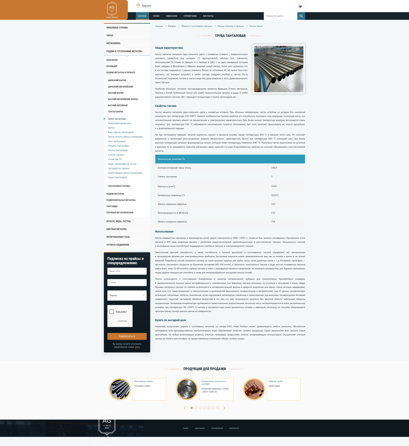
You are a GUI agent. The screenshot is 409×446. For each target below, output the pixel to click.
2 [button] (196, 408)
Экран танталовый (117, 177)
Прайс (156, 16)
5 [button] (209, 408)
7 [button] (217, 408)
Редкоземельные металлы (120, 200)
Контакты (208, 16)
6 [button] (213, 408)
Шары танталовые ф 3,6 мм (122, 163)
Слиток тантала (116, 154)
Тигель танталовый (117, 150)
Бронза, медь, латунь (118, 221)
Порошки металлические (120, 212)
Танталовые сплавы (119, 186)
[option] (137, 389)
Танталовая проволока (119, 123)
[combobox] (146, 6)
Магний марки (115, 93)
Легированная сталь (118, 237)
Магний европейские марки (123, 99)
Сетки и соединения (117, 244)
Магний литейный (117, 105)
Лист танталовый (116, 141)
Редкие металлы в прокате (120, 72)
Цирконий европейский (120, 86)
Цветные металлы (116, 229)
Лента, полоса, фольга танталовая (125, 136)
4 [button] (204, 408)
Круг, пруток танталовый (120, 132)
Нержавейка (113, 43)
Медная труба (276, 381)
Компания (171, 16)
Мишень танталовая (118, 145)
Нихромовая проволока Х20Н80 (213, 383)
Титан (109, 35)
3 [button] (200, 408)
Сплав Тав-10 (114, 159)
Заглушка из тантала (118, 168)
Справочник (190, 16)
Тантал (111, 127)
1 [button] (191, 408)
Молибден (111, 66)
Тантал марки (115, 111)
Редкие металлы (115, 194)
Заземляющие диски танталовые (125, 172)
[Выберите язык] (302, 6)
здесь (137, 346)
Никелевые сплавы (117, 27)
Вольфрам (111, 60)
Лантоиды (112, 206)
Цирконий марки (117, 80)
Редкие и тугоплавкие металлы (124, 51)
